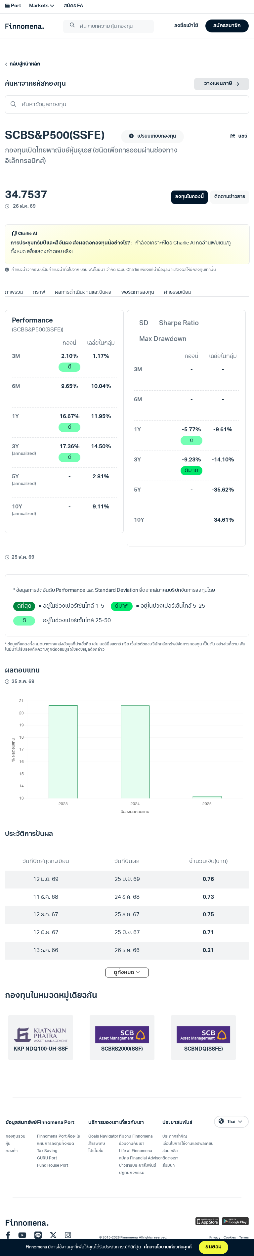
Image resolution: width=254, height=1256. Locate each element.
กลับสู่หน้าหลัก (24, 64)
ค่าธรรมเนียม (177, 292)
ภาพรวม (14, 292)
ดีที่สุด (24, 606)
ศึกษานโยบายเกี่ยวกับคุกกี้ (167, 1247)
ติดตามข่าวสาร (229, 197)
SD (143, 323)
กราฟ (39, 292)
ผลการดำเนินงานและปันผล (83, 292)
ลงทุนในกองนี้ (189, 197)
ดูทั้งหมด (125, 972)
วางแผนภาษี (218, 83)
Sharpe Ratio (179, 323)
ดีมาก (191, 470)
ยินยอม (213, 1247)
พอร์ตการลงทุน (137, 292)
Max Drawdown (163, 339)
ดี (69, 367)
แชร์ (242, 136)
